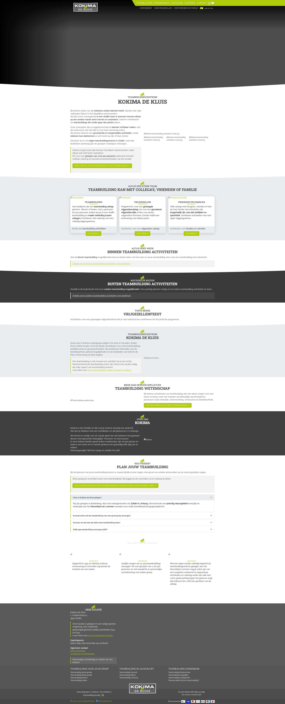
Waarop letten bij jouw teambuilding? (183, 680)
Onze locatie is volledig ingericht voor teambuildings (101, 166)
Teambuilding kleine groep (81, 675)
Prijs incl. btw (209, 8)
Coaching (177, 3)
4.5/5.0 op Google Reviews (83, 701)
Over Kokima (105, 692)
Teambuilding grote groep (81, 672)
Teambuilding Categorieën (179, 678)
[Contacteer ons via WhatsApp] (209, 3)
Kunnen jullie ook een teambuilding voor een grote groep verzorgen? (102, 515)
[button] (93, 233)
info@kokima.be (77, 651)
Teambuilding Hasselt (128, 672)
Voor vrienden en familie (186, 8)
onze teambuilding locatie (100, 635)
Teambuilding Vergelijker (178, 675)
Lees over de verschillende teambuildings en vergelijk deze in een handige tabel (114, 485)
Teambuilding (144, 3)
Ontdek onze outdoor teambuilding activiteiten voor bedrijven (101, 295)
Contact (202, 3)
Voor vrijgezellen (163, 8)
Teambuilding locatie (91, 695)
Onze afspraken (83, 692)
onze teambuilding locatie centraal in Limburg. (109, 370)
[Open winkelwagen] (212, 3)
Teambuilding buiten (78, 680)
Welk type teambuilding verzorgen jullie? (90, 529)
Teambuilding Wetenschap (179, 672)
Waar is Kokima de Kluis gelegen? (87, 497)
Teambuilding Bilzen (127, 675)
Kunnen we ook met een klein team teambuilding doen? (96, 522)
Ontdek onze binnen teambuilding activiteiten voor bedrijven (101, 263)
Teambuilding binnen (78, 678)
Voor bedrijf (146, 8)
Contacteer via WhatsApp (82, 654)
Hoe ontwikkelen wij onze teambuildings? (166, 405)
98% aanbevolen (105, 701)
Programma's (162, 3)
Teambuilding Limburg (128, 678)
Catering (190, 3)
